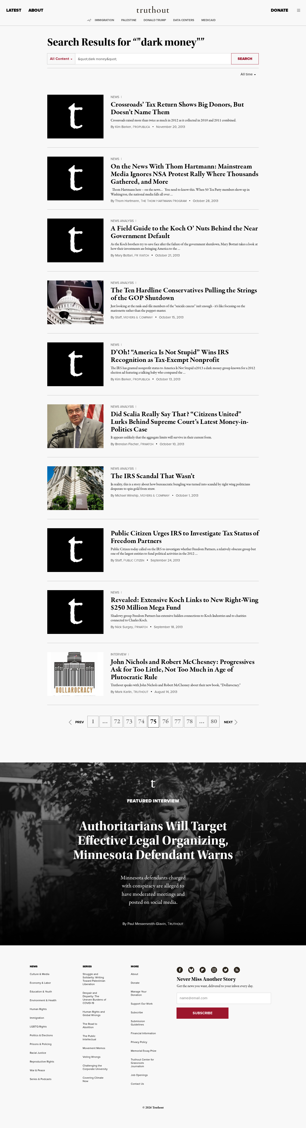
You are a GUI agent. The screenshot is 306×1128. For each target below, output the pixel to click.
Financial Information (143, 1033)
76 (165, 721)
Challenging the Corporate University (95, 1067)
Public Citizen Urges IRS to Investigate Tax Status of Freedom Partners (185, 537)
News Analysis (122, 221)
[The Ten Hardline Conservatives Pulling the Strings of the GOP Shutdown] (75, 302)
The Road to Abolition (90, 1025)
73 (129, 721)
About (35, 10)
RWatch (146, 444)
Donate (279, 10)
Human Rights (38, 1009)
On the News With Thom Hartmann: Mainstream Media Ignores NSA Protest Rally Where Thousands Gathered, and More (184, 174)
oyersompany (138, 317)
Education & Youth (41, 992)
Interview (118, 654)
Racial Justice (38, 1053)
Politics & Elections (41, 1035)
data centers (183, 20)
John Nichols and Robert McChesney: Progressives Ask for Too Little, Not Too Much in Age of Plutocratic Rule (182, 669)
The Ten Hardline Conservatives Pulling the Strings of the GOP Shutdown (184, 294)
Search (245, 58)
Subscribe (137, 1012)
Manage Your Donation (139, 993)
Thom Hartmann (127, 200)
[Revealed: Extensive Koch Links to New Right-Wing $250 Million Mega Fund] (75, 612)
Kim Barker (123, 126)
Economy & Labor (40, 983)
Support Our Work (142, 1004)
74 (141, 721)
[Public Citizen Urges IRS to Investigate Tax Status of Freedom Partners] (75, 550)
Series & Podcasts (41, 1079)
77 (178, 721)
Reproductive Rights (42, 1062)
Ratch (141, 256)
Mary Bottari (124, 255)
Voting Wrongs (92, 1057)
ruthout (140, 692)
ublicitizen (133, 561)
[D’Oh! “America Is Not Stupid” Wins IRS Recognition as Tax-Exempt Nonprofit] (75, 364)
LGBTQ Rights (38, 1027)
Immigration (104, 20)
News (115, 97)
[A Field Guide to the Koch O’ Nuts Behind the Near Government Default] (75, 240)
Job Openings (139, 1075)
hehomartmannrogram (164, 201)
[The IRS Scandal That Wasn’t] (75, 488)
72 (117, 721)
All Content (59, 58)
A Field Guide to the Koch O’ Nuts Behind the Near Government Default (184, 232)
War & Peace (37, 1070)
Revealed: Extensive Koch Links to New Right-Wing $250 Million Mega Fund (184, 604)
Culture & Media (39, 974)
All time (247, 74)
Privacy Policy (139, 1042)
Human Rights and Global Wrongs (94, 1013)
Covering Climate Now (93, 1079)
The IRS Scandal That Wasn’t (153, 476)
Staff (118, 317)
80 (214, 721)
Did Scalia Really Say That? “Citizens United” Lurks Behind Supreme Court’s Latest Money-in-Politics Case (179, 422)
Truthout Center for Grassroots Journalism (142, 1063)
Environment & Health (43, 1000)
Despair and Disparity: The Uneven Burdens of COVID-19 (94, 998)
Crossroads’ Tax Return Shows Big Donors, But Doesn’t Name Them (177, 108)
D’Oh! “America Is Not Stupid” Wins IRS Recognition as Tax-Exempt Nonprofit (169, 356)
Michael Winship (126, 495)
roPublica (141, 127)
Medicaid (208, 20)
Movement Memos (94, 1048)
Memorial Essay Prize (143, 1051)
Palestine (128, 20)
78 (190, 721)
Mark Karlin (123, 691)
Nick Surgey (124, 626)
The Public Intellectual (89, 1037)
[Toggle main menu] (297, 10)
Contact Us (137, 1084)
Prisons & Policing (41, 1044)
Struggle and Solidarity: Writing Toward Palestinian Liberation (94, 979)
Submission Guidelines (138, 1023)
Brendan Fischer (127, 444)
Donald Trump (155, 20)
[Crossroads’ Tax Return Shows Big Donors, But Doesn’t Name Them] (75, 116)
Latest (13, 10)
